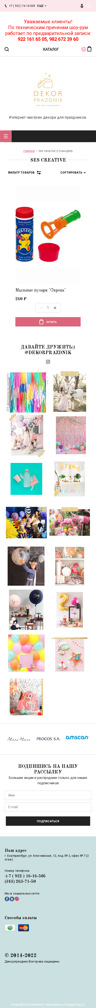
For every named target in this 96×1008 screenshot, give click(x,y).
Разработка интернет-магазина (35, 1004)
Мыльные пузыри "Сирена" (40, 290)
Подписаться (48, 821)
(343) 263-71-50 (20, 881)
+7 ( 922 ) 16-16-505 (25, 876)
